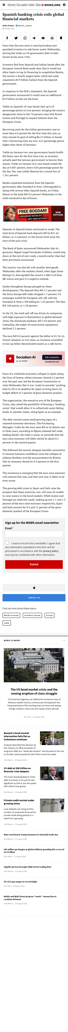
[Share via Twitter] (16, 38)
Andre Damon (8, 25)
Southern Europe (32, 615)
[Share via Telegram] (34, 38)
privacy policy (51, 551)
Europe (49, 615)
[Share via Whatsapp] (25, 38)
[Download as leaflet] (52, 38)
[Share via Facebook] (7, 38)
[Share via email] (43, 38)
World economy (11, 615)
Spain (6, 623)
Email (8, 528)
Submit (34, 564)
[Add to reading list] (60, 38)
